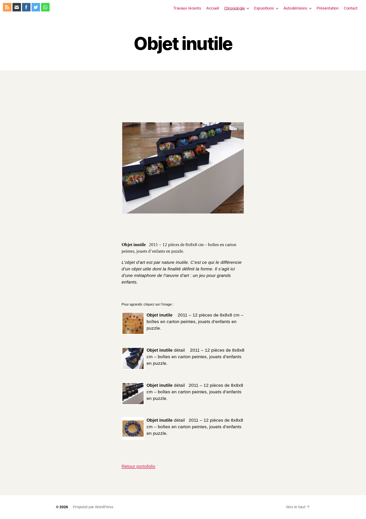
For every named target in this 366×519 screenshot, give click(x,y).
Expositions (264, 8)
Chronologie (234, 8)
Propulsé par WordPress (93, 507)
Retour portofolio (138, 466)
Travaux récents (187, 8)
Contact (351, 8)
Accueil (212, 8)
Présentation (327, 8)
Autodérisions (295, 8)
